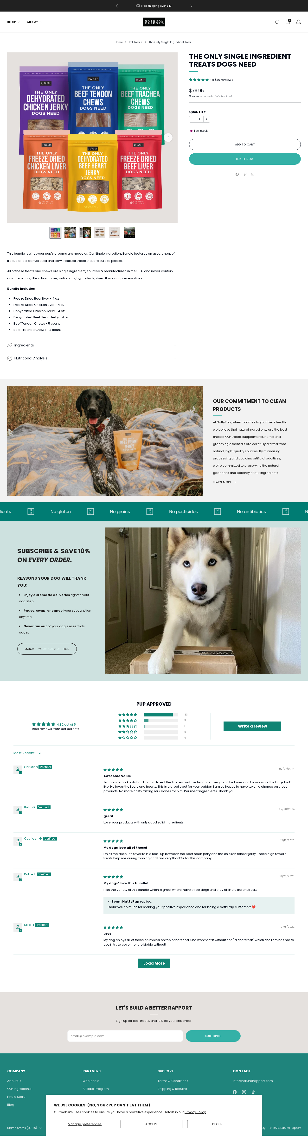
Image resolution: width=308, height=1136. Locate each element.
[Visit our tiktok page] (253, 1092)
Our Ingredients (19, 1088)
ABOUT (32, 22)
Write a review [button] (252, 726)
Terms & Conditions (173, 1081)
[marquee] (154, 511)
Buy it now (245, 159)
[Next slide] (168, 137)
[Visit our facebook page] (234, 1092)
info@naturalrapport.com (253, 1081)
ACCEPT (151, 1124)
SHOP (11, 22)
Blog (10, 1104)
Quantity (197, 112)
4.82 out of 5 (66, 724)
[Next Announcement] (191, 6)
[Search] (277, 21)
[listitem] (154, 6)
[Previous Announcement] (117, 6)
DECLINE (218, 1124)
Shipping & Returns (172, 1088)
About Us (14, 1081)
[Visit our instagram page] (244, 1092)
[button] (199, 79)
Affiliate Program (96, 1088)
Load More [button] (154, 963)
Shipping (194, 96)
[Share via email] (252, 174)
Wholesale (91, 1081)
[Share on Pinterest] (245, 174)
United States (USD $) (22, 1128)
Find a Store (16, 1096)
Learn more (222, 482)
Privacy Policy (195, 1112)
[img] (113, 769)
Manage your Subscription (47, 649)
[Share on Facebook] (237, 174)
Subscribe (213, 1036)
